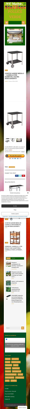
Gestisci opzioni (15, 213)
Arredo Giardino (14, 35)
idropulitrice (8, 371)
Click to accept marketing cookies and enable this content (15, 345)
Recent (8, 258)
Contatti (6, 388)
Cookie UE (7, 399)
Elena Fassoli (14, 269)
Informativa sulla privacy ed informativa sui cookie (18, 216)
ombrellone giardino (16, 362)
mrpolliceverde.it (13, 405)
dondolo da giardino (10, 377)
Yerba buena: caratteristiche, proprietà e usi (16, 289)
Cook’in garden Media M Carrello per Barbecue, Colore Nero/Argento (13, 224)
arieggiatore (8, 368)
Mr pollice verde (15, 11)
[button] (28, 193)
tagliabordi (8, 358)
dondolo (7, 380)
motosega (20, 374)
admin (6, 81)
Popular (13, 258)
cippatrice (16, 365)
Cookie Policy (5, 216)
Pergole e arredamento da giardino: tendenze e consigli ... (14, 39)
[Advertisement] (15, 92)
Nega (15, 209)
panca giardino (15, 358)
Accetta (15, 206)
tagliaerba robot (16, 368)
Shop (6, 70)
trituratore (8, 362)
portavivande (12, 167)
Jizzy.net (14, 391)
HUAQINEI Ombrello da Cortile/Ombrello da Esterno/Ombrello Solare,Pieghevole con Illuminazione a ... (18, 299)
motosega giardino (19, 377)
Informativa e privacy (9, 396)
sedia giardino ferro (16, 371)
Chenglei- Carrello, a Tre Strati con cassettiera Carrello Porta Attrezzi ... (14, 248)
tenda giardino (8, 365)
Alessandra (14, 284)
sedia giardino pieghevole (11, 374)
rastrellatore (13, 380)
